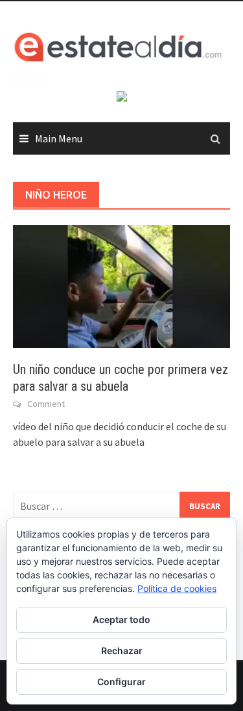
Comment (46, 404)
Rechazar (122, 650)
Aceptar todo (121, 619)
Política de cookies (176, 588)
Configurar (121, 681)
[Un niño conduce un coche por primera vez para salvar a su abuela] (121, 285)
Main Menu (58, 138)
